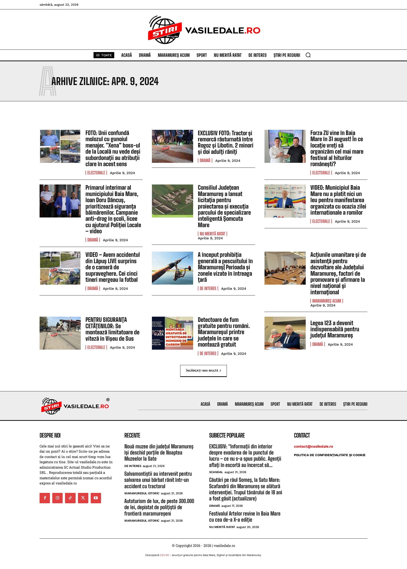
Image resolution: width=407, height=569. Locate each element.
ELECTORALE (96, 173)
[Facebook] (45, 498)
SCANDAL (216, 472)
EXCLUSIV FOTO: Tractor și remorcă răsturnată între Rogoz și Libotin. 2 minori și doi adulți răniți (225, 142)
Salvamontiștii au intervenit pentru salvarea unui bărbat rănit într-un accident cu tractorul (158, 480)
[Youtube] (96, 498)
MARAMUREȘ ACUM (326, 301)
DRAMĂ (205, 160)
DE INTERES (208, 288)
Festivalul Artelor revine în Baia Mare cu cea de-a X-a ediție (245, 516)
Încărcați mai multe (202, 370)
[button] (308, 55)
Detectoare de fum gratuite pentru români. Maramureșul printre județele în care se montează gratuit (224, 332)
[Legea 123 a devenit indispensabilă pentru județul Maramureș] (285, 333)
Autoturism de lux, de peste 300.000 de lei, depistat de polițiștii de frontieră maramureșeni (159, 507)
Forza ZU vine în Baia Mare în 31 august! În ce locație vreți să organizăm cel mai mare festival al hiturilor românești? (336, 148)
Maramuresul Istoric (141, 493)
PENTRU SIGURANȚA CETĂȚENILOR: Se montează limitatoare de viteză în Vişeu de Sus (112, 329)
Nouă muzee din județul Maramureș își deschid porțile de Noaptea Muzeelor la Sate (158, 452)
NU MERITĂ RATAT (212, 234)
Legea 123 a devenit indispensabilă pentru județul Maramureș (334, 329)
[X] (83, 498)
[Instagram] (57, 498)
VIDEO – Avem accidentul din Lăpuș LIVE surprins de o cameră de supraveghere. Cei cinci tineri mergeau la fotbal (112, 267)
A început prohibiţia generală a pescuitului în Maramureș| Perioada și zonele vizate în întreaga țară (225, 267)
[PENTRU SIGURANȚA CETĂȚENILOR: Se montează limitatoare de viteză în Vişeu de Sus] (60, 333)
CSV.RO (164, 555)
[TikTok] (70, 498)
